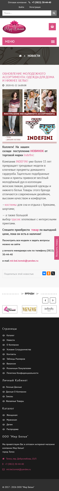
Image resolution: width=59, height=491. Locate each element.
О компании (12, 344)
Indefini (28, 155)
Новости (33, 56)
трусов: (16, 219)
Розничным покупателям (18, 368)
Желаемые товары (15, 401)
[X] (53, 273)
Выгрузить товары (56, 248)
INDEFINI (22, 161)
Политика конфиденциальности (22, 373)
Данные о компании (16, 391)
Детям (9, 424)
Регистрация (34, 7)
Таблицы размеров (15, 358)
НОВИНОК (37, 151)
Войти (21, 7)
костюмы (11, 205)
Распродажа (12, 429)
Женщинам (11, 415)
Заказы (9, 396)
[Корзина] (51, 27)
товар (35, 230)
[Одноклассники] (49, 273)
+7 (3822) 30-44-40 (14, 464)
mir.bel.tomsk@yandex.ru (18, 469)
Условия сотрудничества (18, 349)
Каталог (10, 335)
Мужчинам (11, 419)
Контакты (11, 354)
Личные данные (14, 387)
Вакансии (11, 363)
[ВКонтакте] (44, 273)
